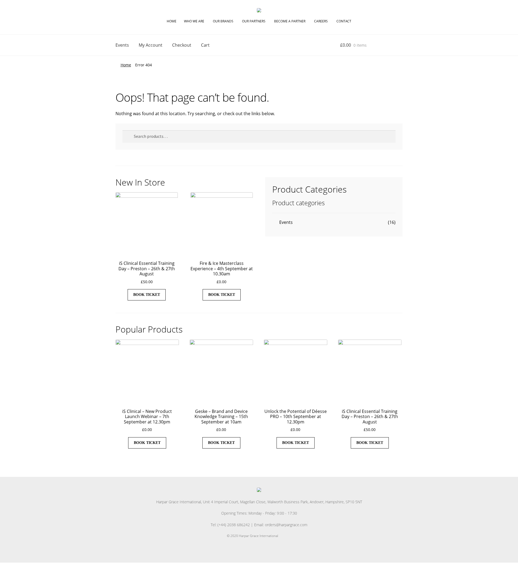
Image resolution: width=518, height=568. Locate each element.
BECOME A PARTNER (289, 21)
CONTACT (343, 21)
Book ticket (146, 295)
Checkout (181, 45)
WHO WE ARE (194, 21)
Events (122, 45)
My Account (150, 45)
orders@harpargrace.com (286, 524)
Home (126, 64)
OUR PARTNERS (253, 21)
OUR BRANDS (223, 21)
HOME (171, 21)
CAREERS (321, 21)
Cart (205, 45)
